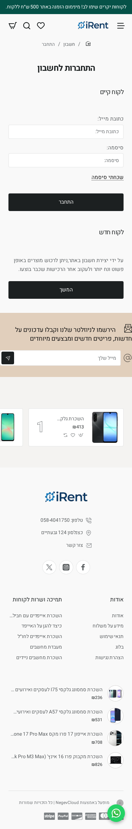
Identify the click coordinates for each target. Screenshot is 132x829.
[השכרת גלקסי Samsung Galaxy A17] (104, 427)
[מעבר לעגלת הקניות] (13, 25)
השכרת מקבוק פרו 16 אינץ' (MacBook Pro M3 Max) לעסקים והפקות (56, 757)
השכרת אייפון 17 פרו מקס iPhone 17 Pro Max (56, 734)
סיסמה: (115, 147)
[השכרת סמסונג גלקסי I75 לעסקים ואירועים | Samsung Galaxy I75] (115, 693)
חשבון (69, 44)
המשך (66, 289)
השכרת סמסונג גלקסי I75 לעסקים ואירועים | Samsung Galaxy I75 (56, 690)
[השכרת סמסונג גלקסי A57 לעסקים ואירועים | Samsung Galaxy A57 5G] (115, 716)
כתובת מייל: (111, 119)
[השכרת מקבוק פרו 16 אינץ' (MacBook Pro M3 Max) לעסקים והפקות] (115, 760)
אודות (117, 599)
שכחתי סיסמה (108, 177)
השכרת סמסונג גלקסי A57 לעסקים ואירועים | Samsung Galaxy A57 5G (56, 712)
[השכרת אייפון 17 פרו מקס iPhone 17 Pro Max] (115, 738)
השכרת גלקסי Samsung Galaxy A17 (69, 419)
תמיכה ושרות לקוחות (37, 599)
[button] (81, 435)
